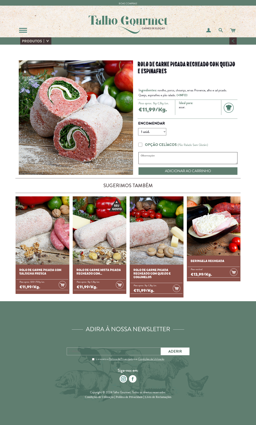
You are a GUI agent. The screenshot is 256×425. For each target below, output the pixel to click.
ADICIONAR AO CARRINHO (188, 171)
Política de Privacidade (121, 359)
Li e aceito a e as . (130, 359)
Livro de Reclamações (158, 397)
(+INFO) (182, 95)
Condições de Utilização (151, 359)
